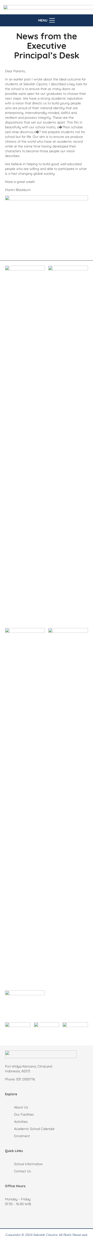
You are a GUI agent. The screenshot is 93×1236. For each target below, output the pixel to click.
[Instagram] (11, 1217)
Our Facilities (24, 1114)
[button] (46, 20)
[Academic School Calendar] (9, 1129)
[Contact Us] (9, 1171)
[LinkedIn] (54, 1217)
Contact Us (22, 1171)
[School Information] (9, 1164)
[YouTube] (40, 1217)
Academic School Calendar (34, 1129)
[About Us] (9, 1107)
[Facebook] (25, 1217)
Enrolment (22, 1136)
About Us (21, 1107)
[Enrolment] (9, 1136)
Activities (21, 1121)
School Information (28, 1164)
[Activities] (9, 1121)
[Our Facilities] (9, 1114)
